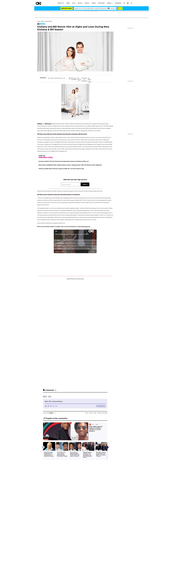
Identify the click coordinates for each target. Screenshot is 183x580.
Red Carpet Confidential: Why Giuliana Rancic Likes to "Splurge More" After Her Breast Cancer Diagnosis (70, 165)
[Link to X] (131, 3)
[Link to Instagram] (128, 3)
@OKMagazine (85, 226)
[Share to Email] (89, 78)
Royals (80, 3)
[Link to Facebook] (124, 3)
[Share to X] (79, 78)
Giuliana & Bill (48, 21)
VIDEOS (94, 3)
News (42, 21)
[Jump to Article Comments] (70, 78)
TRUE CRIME (101, 3)
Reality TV (61, 3)
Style (73, 3)
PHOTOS (87, 3)
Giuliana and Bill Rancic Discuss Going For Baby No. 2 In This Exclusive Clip (61, 168)
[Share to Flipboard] (84, 78)
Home (38, 21)
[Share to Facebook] (74, 78)
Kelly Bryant (43, 77)
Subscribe (118, 3)
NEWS (68, 3)
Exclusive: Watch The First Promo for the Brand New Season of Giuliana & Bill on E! (64, 161)
